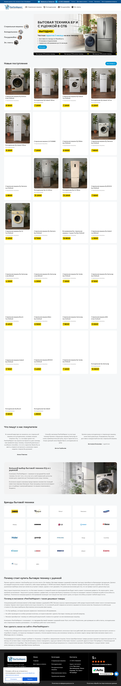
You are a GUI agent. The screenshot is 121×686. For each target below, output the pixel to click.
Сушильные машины (58, 676)
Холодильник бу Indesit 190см (15, 145)
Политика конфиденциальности (63, 683)
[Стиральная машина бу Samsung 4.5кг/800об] (17, 259)
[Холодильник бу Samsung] (103, 347)
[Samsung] (106, 511)
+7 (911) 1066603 (75, 661)
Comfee (106, 538)
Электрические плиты (58, 673)
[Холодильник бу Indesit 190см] (17, 128)
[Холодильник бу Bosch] (17, 392)
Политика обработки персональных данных (102, 683)
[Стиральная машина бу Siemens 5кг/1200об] (103, 126)
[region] (21, 675)
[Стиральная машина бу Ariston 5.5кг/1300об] (17, 81)
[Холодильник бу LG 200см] (46, 173)
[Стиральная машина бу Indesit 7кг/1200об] (75, 81)
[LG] (60, 524)
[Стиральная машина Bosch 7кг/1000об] (17, 302)
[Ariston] (106, 551)
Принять (29, 679)
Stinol (60, 511)
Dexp (83, 538)
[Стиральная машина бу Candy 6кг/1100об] (75, 259)
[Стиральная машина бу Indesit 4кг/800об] (103, 216)
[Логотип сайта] (13, 7)
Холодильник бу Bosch (13, 409)
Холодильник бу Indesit (42, 409)
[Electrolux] (60, 538)
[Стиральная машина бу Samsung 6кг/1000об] (103, 259)
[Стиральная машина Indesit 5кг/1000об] (17, 345)
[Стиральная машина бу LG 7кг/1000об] (17, 216)
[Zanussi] (14, 511)
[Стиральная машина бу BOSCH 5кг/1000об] (103, 171)
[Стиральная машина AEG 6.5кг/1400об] (103, 302)
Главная (35, 661)
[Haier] (14, 538)
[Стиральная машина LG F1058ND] (46, 126)
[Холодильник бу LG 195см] (75, 173)
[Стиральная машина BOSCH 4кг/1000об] (46, 345)
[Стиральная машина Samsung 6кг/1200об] (75, 302)
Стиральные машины (12, 100)
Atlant (83, 551)
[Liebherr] (37, 524)
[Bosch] (37, 551)
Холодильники (38, 102)
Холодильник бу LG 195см (71, 190)
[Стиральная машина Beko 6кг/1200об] (46, 302)
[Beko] (60, 551)
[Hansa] (106, 524)
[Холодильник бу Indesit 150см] (46, 83)
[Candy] (14, 551)
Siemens (83, 511)
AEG (37, 564)
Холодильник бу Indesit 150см (44, 100)
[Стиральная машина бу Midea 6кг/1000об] (75, 126)
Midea (15, 524)
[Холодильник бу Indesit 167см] (103, 83)
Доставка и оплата (39, 664)
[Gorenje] (37, 538)
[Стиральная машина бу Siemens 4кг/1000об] (17, 171)
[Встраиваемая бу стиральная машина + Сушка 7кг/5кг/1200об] (75, 216)
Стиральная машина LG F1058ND (45, 141)
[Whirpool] (37, 511)
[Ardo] (14, 564)
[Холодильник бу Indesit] (46, 392)
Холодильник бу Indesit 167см (101, 100)
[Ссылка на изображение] (17, 659)
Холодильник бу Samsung (100, 364)
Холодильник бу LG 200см (43, 190)
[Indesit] (83, 524)
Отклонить (13, 679)
